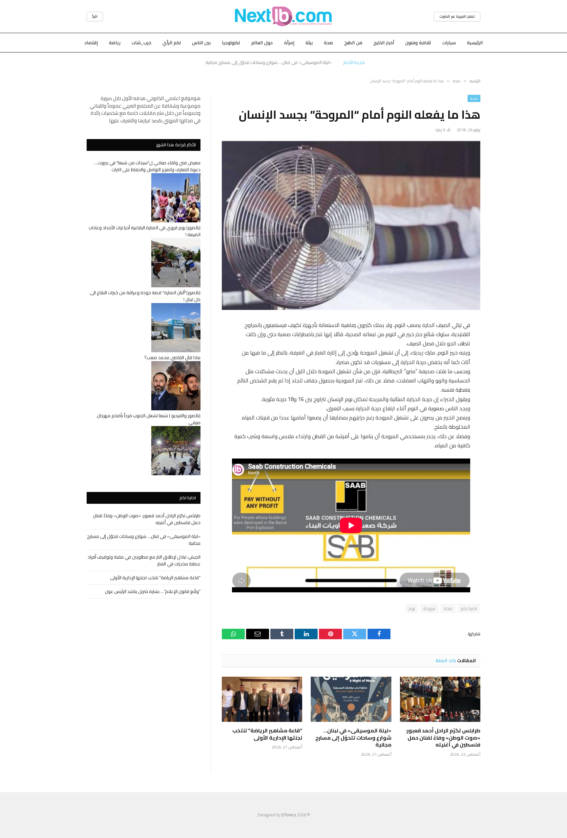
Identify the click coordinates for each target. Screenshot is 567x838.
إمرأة (289, 42)
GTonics (289, 815)
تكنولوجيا (231, 42)
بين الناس (201, 42)
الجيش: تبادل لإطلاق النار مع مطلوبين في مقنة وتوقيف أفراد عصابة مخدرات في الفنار (144, 560)
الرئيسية (475, 42)
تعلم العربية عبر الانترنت (457, 16)
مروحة (429, 608)
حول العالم (262, 42)
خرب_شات (141, 42)
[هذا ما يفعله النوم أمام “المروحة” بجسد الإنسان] (351, 225)
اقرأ (94, 16)
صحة (328, 42)
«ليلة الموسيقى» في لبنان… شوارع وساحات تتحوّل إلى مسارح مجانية (268, 62)
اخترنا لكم (469, 608)
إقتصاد (91, 42)
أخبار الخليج (383, 42)
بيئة (309, 42)
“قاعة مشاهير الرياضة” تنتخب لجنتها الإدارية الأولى (267, 734)
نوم (412, 608)
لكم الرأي (171, 42)
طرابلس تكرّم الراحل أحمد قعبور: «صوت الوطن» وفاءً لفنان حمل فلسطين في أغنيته (443, 737)
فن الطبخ (353, 42)
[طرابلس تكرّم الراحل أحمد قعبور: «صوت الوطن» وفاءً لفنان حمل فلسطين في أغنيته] (440, 699)
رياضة (114, 42)
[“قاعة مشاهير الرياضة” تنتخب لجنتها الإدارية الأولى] (262, 699)
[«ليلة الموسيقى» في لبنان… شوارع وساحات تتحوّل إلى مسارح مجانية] (351, 699)
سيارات (449, 42)
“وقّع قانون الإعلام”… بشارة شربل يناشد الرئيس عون (152, 591)
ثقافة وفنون (418, 42)
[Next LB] (283, 16)
